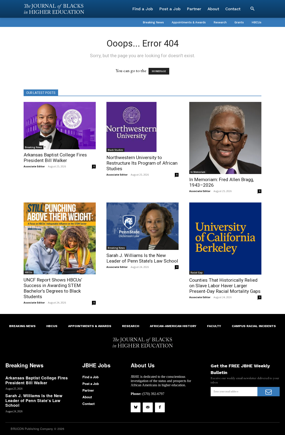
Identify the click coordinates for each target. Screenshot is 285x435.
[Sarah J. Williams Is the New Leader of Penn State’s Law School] (142, 226)
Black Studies (115, 150)
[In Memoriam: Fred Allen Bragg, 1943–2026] (225, 138)
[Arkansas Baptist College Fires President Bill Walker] (60, 125)
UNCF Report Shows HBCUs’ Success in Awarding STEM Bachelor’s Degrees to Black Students (53, 288)
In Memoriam (198, 172)
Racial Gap (197, 272)
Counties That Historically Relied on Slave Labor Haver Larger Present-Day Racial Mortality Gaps (225, 285)
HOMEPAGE (159, 71)
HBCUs (28, 272)
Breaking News (33, 147)
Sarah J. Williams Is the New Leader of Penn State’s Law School (142, 258)
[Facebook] (160, 407)
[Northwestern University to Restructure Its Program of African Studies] (142, 127)
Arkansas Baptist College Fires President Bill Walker (55, 157)
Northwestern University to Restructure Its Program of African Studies (141, 163)
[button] (252, 9)
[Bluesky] (135, 407)
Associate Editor (34, 166)
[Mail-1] (148, 407)
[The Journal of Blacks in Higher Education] (54, 9)
